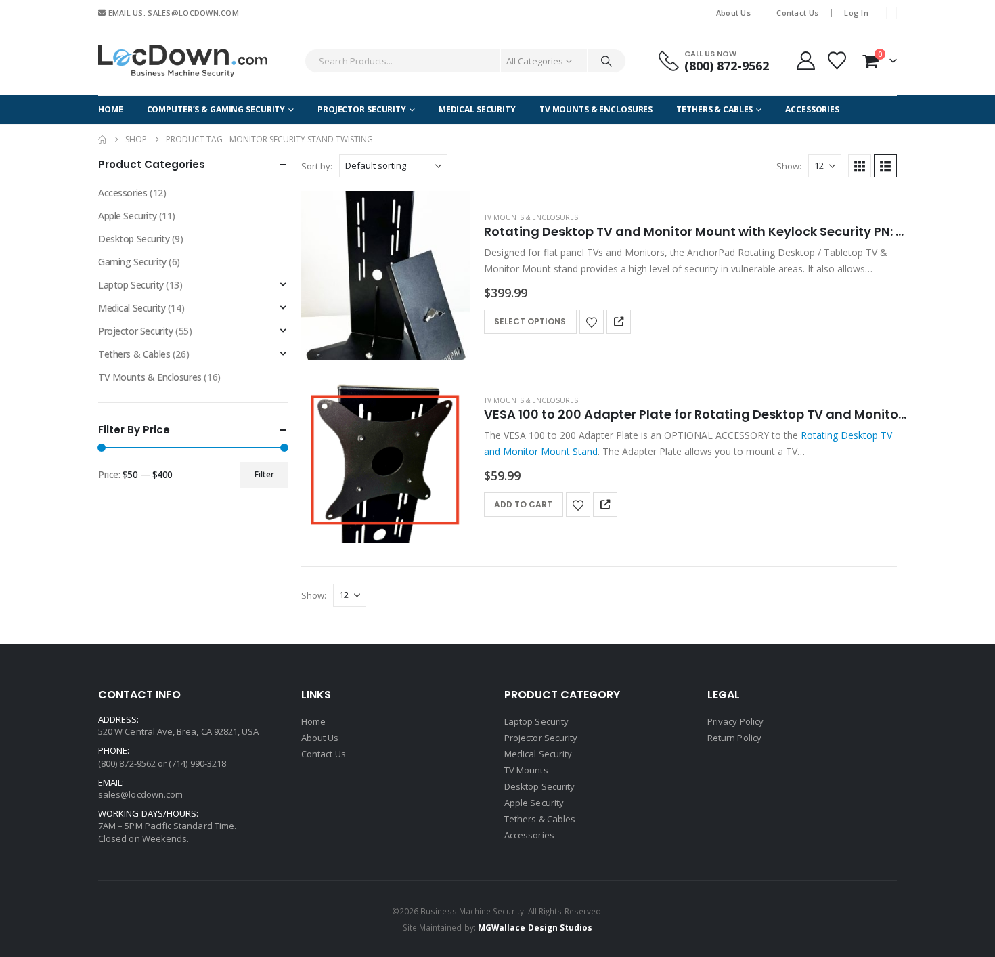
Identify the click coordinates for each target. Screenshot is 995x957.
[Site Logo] (182, 61)
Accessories (812, 109)
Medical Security (477, 109)
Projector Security (361, 109)
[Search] (606, 60)
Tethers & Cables (714, 109)
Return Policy (734, 737)
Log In (856, 12)
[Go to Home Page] (102, 139)
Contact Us (797, 12)
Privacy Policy (735, 721)
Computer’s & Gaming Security (216, 109)
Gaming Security (132, 261)
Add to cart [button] (523, 504)
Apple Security (127, 215)
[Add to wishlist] (591, 322)
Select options (530, 321)
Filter (264, 474)
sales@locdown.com (140, 794)
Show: (788, 166)
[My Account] (805, 60)
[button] (859, 165)
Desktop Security (133, 238)
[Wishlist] (836, 60)
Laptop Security (131, 284)
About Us (733, 12)
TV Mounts (526, 770)
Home (110, 109)
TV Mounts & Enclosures (596, 109)
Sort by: (316, 166)
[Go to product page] (385, 275)
